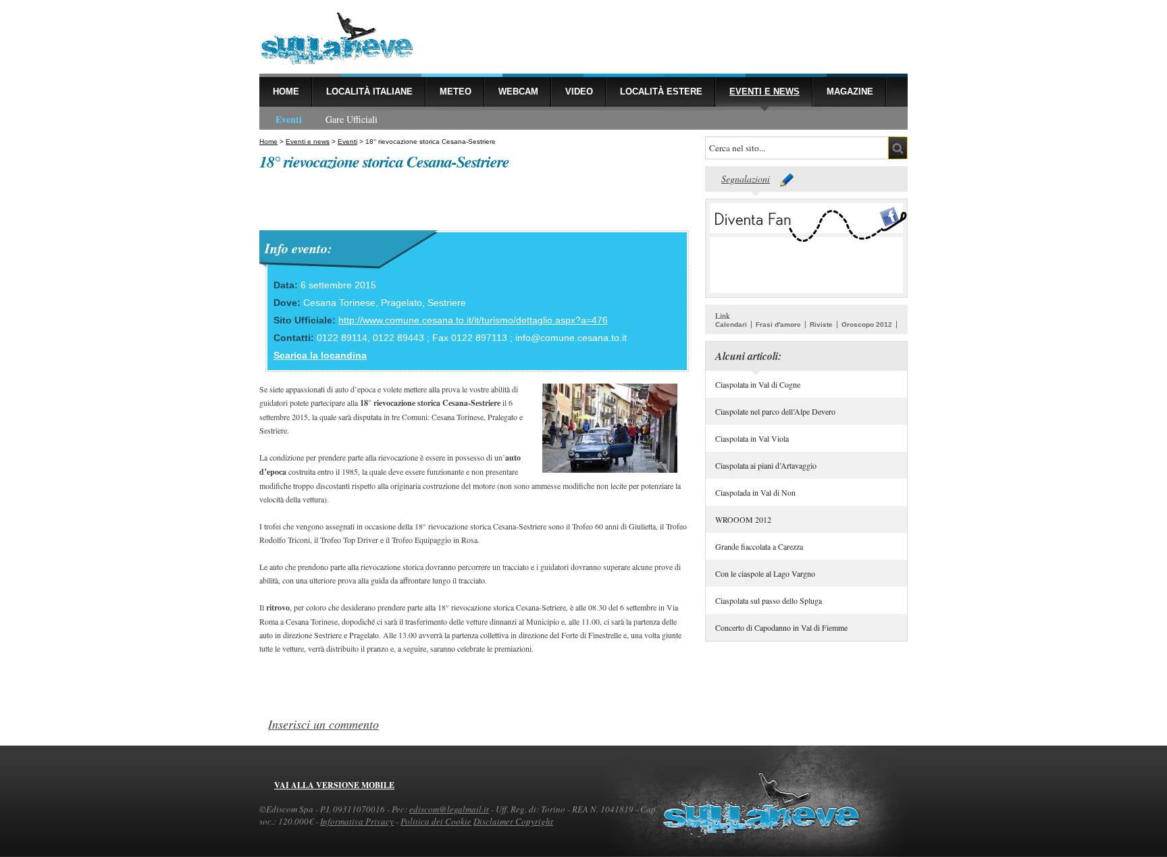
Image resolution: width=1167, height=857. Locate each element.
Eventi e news (764, 91)
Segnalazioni (745, 178)
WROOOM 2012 (743, 519)
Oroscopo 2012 (866, 324)
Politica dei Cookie (435, 821)
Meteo (455, 91)
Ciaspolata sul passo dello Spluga (768, 600)
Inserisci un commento (323, 724)
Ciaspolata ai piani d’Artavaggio (765, 465)
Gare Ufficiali (352, 119)
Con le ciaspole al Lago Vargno (765, 573)
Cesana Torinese (339, 302)
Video (579, 91)
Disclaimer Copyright (513, 821)
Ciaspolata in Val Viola (752, 438)
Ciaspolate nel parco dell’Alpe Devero (775, 411)
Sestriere (446, 302)
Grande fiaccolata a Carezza (759, 546)
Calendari (731, 324)
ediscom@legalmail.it (449, 809)
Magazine (850, 91)
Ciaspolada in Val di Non (755, 492)
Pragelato (401, 302)
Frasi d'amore (778, 324)
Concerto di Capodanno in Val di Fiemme (781, 627)
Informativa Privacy (357, 821)
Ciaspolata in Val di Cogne (757, 384)
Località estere (661, 91)
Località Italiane (369, 91)
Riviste (821, 324)
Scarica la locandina (320, 355)
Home (286, 91)
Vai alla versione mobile (334, 785)
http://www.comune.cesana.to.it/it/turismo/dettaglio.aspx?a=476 (473, 320)
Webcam (518, 91)
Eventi (289, 119)
